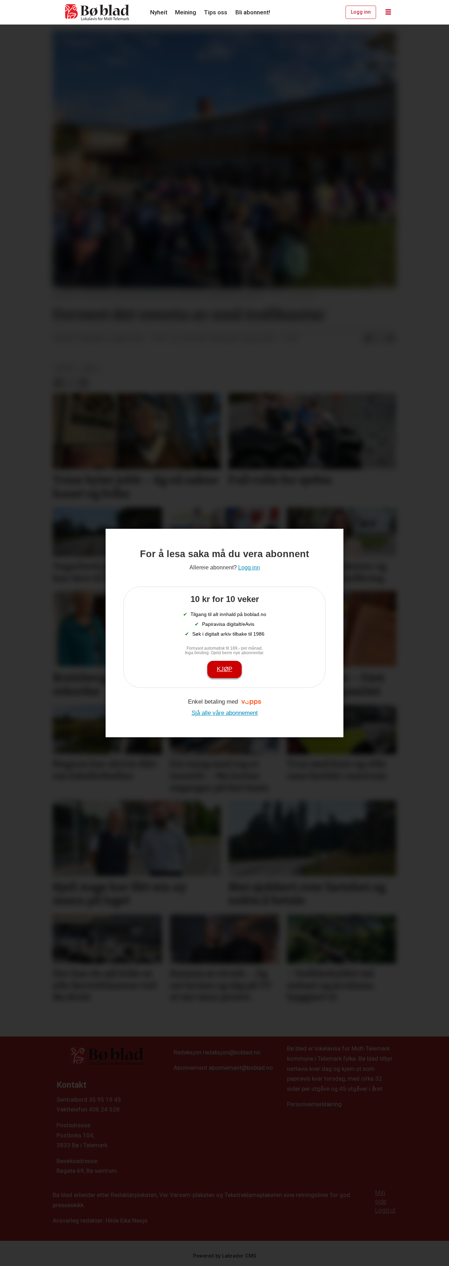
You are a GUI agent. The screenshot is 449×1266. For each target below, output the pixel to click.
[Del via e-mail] (390, 338)
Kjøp (224, 669)
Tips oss (215, 12)
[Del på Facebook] (368, 338)
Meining (185, 12)
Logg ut (385, 1210)
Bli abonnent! (252, 12)
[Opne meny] (388, 12)
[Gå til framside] (97, 12)
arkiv (90, 368)
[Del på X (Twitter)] (379, 338)
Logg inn (361, 12)
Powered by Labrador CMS (224, 1256)
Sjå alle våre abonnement (225, 713)
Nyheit (158, 12)
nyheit (65, 368)
